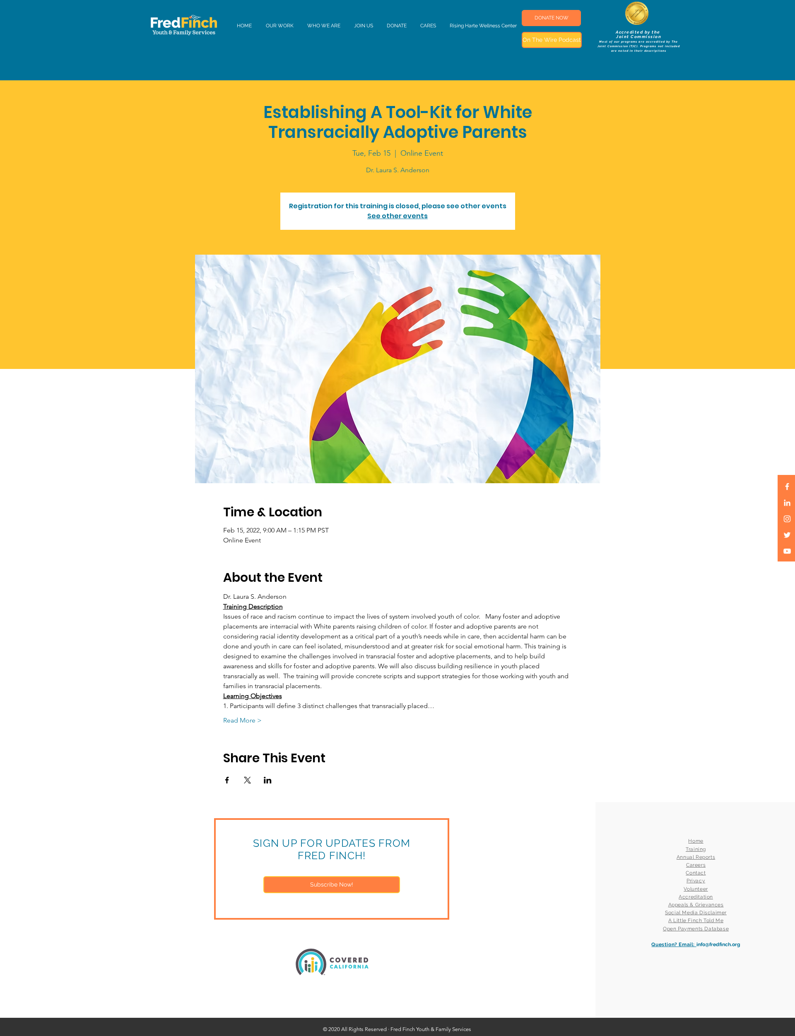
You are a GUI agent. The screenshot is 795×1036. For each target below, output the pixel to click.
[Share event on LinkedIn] (268, 780)
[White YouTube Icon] (787, 551)
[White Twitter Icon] (787, 535)
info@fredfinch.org (718, 944)
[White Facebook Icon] (787, 486)
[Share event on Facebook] (227, 780)
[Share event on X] (247, 780)
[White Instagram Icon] (787, 518)
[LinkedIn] (787, 502)
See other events (397, 216)
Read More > (242, 720)
